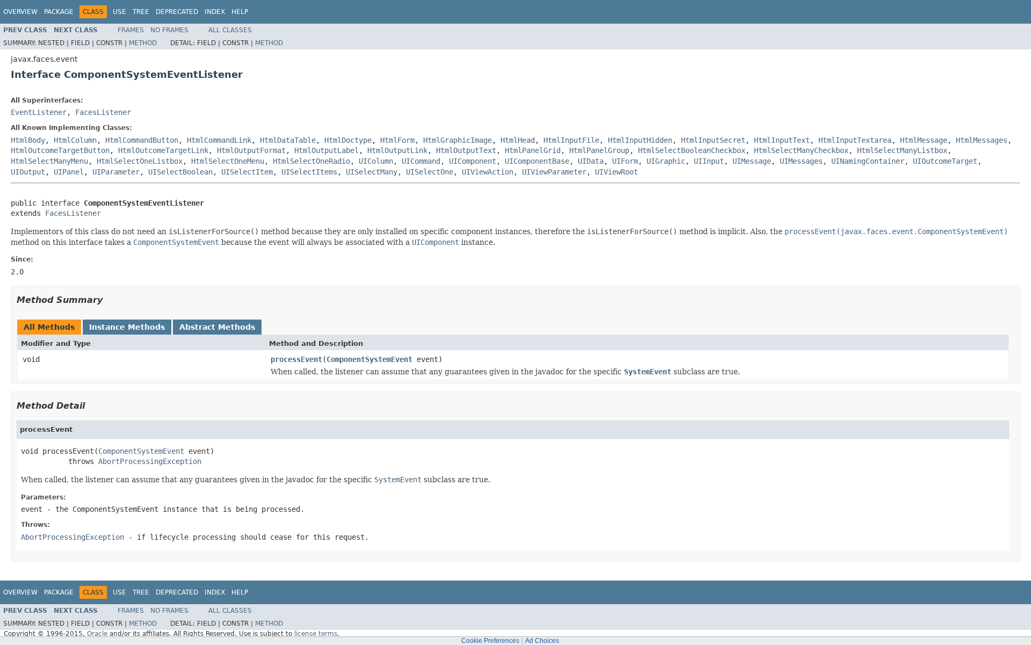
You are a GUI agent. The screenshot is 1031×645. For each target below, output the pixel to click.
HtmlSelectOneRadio (311, 161)
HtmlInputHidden (640, 140)
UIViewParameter (554, 172)
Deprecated (177, 12)
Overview (20, 12)
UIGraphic (666, 161)
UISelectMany (371, 172)
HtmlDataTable (288, 140)
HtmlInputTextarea (854, 140)
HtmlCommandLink (219, 140)
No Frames (169, 30)
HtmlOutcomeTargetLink (163, 150)
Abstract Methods (217, 327)
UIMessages (801, 161)
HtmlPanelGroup (599, 150)
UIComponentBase (537, 161)
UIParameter (116, 172)
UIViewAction (487, 172)
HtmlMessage (923, 140)
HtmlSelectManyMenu (49, 161)
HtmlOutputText (466, 150)
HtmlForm (397, 140)
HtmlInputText (782, 140)
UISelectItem (247, 172)
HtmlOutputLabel (326, 150)
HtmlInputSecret (713, 140)
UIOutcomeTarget (945, 161)
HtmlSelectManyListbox (902, 150)
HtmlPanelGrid (533, 150)
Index (215, 12)
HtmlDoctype (348, 140)
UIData (591, 161)
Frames (131, 30)
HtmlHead (517, 140)
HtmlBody (28, 140)
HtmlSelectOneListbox (140, 161)
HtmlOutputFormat (251, 150)
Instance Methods (127, 327)
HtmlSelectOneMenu (227, 161)
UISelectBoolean (180, 172)
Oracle (97, 633)
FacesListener (103, 112)
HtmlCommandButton (141, 140)
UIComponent (472, 161)
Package (59, 12)
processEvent (296, 359)
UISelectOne (429, 172)
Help (239, 12)
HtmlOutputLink (397, 150)
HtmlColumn (75, 140)
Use (119, 12)
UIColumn (376, 161)
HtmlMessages (981, 140)
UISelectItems (309, 172)
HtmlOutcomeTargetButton (60, 150)
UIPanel (69, 172)
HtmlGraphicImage (457, 140)
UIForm (625, 161)
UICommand (421, 161)
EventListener (39, 112)
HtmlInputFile (571, 140)
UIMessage (751, 161)
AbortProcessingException (149, 461)
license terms (315, 633)
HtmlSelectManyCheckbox (801, 150)
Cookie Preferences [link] (490, 640)
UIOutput (28, 172)
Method (143, 43)
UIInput (709, 161)
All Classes (230, 30)
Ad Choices (542, 640)
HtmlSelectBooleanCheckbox (691, 150)
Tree (141, 12)
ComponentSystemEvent (369, 359)
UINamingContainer (867, 161)
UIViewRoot (616, 172)
